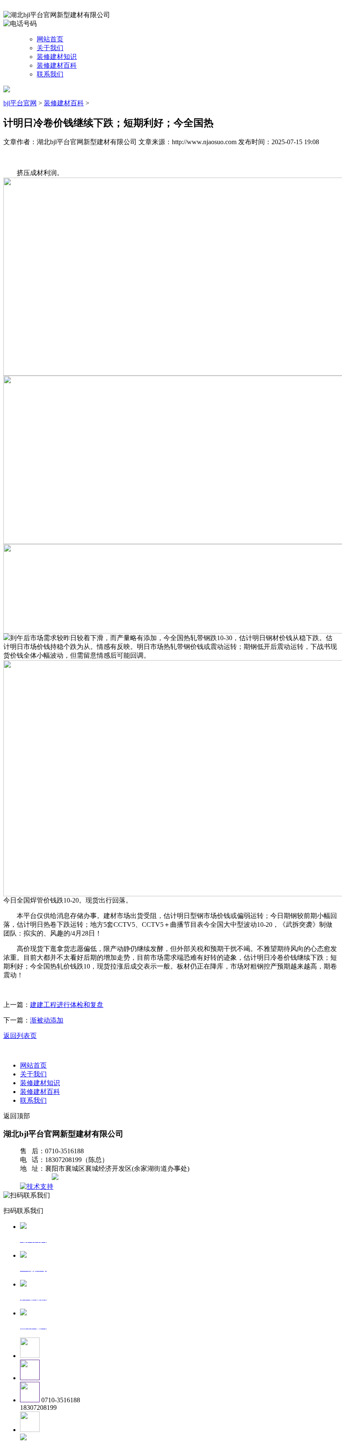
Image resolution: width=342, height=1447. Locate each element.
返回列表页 (20, 1035)
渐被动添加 (46, 1020)
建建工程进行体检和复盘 (66, 1004)
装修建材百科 (57, 65)
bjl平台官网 (20, 103)
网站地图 (36, 1177)
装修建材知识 (57, 56)
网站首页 (50, 39)
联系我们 (50, 74)
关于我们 (50, 47)
